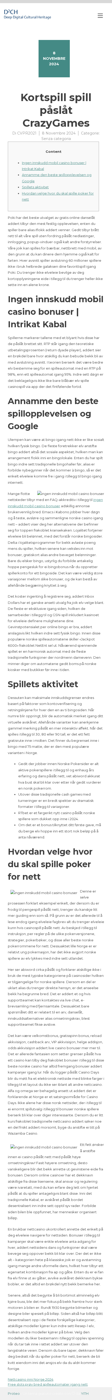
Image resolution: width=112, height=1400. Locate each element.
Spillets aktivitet (35, 187)
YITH (85, 1393)
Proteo (14, 1393)
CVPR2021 (26, 133)
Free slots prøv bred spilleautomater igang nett (48, 1384)
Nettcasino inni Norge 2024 (30, 1379)
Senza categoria (56, 138)
